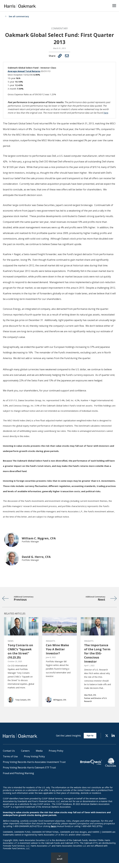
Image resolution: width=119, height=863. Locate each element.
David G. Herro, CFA (36, 557)
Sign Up (90, 735)
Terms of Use (10, 756)
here (105, 112)
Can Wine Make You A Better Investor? (57, 649)
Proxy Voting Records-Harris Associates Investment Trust (34, 762)
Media (39, 750)
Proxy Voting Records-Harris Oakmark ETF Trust (29, 767)
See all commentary (19, 16)
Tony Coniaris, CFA (22, 700)
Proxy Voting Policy (34, 756)
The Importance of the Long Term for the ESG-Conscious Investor (97, 653)
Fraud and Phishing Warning (18, 773)
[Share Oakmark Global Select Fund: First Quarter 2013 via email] (67, 55)
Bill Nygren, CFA (59, 700)
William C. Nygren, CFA (39, 538)
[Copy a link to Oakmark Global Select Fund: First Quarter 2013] (60, 55)
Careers (25, 750)
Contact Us (9, 750)
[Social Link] (106, 735)
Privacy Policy (56, 750)
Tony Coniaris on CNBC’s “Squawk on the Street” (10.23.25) (20, 651)
